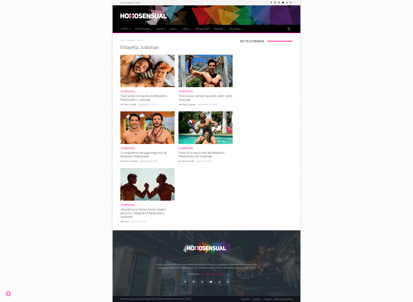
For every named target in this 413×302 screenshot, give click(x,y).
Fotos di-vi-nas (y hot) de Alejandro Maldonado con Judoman (201, 154)
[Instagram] (275, 3)
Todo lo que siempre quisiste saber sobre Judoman (205, 97)
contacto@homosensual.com (213, 274)
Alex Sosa (124, 221)
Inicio (122, 40)
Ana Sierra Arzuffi (128, 104)
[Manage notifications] (8, 293)
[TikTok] (287, 3)
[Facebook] (271, 3)
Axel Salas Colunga (187, 104)
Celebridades (127, 91)
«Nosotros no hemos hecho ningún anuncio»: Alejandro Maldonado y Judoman (143, 213)
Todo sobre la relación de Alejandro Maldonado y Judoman (143, 97)
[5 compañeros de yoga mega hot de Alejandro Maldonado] (147, 127)
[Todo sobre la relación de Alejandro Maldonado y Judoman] (147, 71)
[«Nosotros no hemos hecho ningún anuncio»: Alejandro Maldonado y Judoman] (147, 184)
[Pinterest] (291, 3)
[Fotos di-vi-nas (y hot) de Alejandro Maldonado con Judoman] (205, 127)
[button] (289, 28)
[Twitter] (279, 3)
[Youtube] (283, 3)
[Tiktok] (219, 282)
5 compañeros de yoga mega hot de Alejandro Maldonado (143, 154)
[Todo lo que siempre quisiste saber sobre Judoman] (205, 71)
